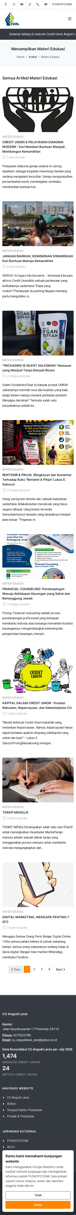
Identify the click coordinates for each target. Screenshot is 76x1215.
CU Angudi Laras (18, 1097)
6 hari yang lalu (15, 266)
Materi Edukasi (13, 136)
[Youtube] (22, 4)
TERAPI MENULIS (15, 812)
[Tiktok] (30, 4)
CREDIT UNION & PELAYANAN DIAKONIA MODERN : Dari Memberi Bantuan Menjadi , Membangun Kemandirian (34, 146)
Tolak (38, 1195)
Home (21, 57)
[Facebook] (6, 4)
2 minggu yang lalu (18, 375)
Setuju (38, 1204)
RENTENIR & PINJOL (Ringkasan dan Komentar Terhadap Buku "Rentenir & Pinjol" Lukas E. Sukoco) (37, 479)
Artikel (11, 1104)
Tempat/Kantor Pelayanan (24, 1110)
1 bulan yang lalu (16, 713)
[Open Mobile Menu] (69, 18)
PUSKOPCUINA (62, 4)
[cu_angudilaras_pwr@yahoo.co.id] (46, 4)
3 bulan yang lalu (16, 927)
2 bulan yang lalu (16, 818)
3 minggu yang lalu (18, 604)
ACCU (11, 1147)
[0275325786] (38, 4)
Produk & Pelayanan (20, 1116)
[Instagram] (14, 4)
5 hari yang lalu (15, 157)
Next (62, 969)
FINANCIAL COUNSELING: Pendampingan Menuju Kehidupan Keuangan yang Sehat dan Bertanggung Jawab (36, 593)
